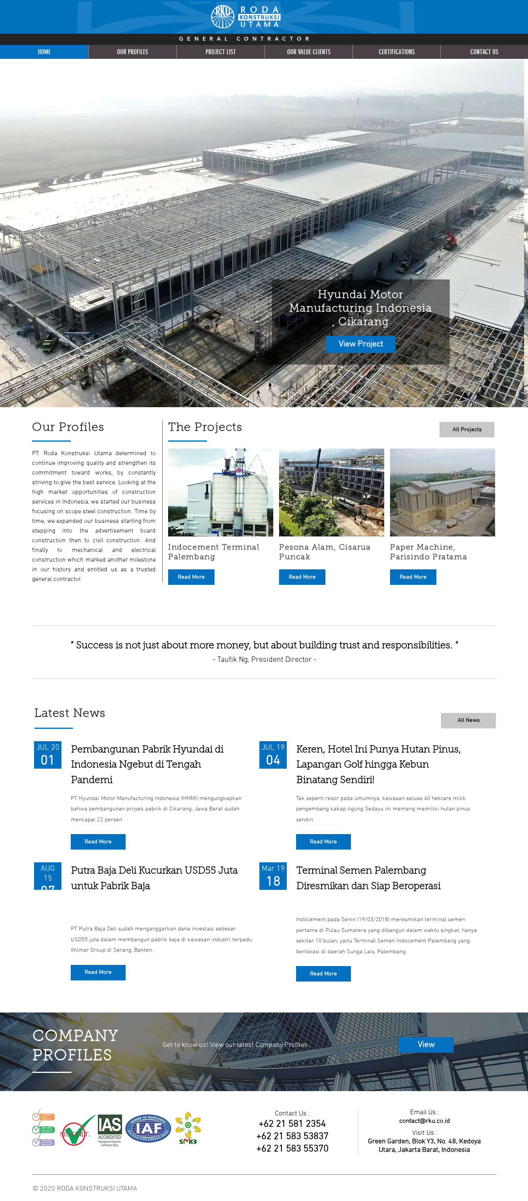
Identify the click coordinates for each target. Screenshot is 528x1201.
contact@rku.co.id (424, 1121)
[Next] (485, 233)
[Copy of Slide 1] (267, 388)
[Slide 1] (260, 388)
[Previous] (42, 233)
